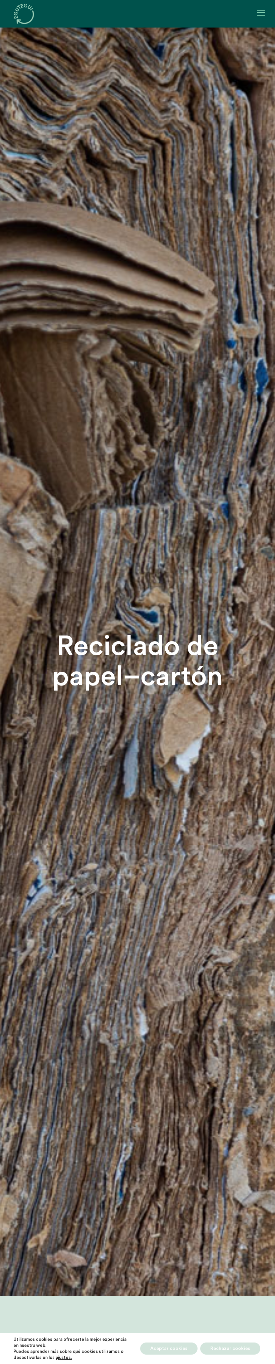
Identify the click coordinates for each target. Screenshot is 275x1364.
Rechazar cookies (230, 1348)
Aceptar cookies (168, 1348)
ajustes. (64, 1357)
